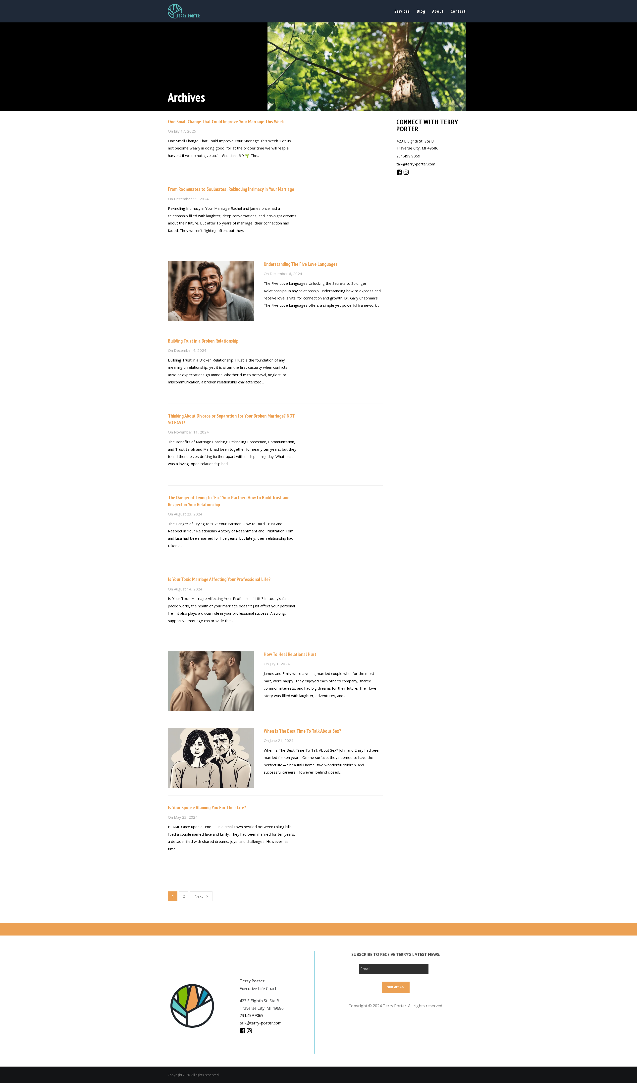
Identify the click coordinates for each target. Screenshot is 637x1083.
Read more (177, 166)
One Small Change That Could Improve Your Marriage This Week (226, 121)
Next (199, 896)
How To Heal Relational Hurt (290, 654)
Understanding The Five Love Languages (300, 264)
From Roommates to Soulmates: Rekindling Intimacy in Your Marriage (231, 189)
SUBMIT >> (395, 987)
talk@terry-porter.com (415, 163)
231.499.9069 (408, 155)
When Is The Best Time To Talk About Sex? (302, 731)
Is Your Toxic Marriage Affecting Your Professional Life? (219, 579)
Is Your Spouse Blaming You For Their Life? (207, 807)
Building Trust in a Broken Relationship (203, 341)
